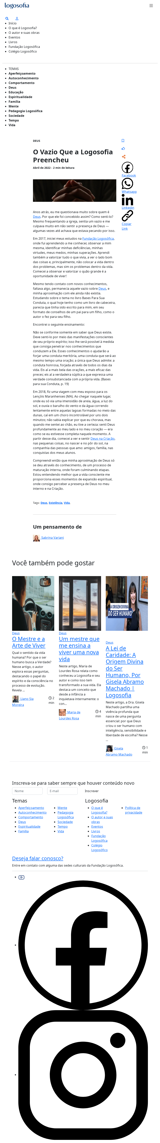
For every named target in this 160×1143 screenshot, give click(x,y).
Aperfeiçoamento (22, 73)
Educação (16, 92)
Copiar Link (127, 226)
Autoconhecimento (24, 78)
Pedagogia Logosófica (26, 111)
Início (13, 23)
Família (14, 101)
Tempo (14, 120)
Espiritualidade (20, 97)
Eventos (14, 37)
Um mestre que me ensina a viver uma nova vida (79, 649)
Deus (12, 87)
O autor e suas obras (24, 32)
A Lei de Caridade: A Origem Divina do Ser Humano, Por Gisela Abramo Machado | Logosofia (125, 671)
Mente (14, 106)
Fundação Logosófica (24, 47)
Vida (12, 125)
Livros (13, 42)
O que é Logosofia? (23, 28)
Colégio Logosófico (23, 51)
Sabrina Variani (52, 537)
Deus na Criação (103, 438)
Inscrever (92, 791)
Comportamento (22, 83)
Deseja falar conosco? (37, 858)
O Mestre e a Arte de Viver (28, 642)
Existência (55, 503)
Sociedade (16, 115)
